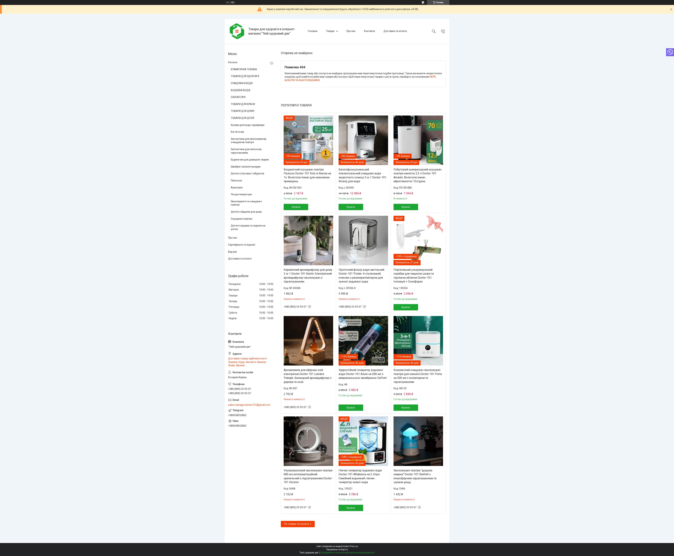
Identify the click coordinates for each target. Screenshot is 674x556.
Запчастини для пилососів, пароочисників (246, 151)
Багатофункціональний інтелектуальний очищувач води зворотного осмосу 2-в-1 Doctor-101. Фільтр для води (363, 175)
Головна (312, 31)
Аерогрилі (237, 187)
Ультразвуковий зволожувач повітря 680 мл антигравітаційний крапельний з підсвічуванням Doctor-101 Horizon (308, 476)
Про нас (350, 31)
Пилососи (236, 180)
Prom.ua (354, 546)
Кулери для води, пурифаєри (247, 125)
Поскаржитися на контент (333, 552)
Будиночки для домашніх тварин (250, 159)
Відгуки (232, 251)
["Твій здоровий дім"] (237, 31)
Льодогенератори (241, 194)
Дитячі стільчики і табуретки (247, 173)
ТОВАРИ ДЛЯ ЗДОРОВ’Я (245, 76)
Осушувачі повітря (241, 218)
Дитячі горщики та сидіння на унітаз (248, 227)
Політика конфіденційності (361, 552)
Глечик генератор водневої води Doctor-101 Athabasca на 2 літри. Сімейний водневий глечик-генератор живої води (360, 476)
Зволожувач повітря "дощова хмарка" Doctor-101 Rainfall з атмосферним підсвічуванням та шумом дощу (415, 476)
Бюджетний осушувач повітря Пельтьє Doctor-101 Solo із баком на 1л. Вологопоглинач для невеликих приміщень (307, 175)
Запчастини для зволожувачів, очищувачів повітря (249, 140)
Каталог (233, 62)
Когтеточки (237, 131)
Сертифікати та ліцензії (241, 244)
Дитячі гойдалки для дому (246, 211)
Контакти (369, 31)
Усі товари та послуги (296, 523)
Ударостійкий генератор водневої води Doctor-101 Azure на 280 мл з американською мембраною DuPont (362, 374)
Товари (330, 31)
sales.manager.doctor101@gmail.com (249, 404)
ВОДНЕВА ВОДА (240, 90)
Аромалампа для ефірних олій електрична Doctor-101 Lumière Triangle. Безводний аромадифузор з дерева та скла (307, 375)
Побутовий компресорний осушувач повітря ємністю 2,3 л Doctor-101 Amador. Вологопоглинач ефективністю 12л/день (417, 175)
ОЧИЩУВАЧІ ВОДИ (242, 83)
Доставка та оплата (395, 31)
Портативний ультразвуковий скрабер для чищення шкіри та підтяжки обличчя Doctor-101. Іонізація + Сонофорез (414, 275)
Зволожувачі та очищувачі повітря (246, 203)
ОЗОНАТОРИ (238, 97)
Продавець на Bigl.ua (337, 549)
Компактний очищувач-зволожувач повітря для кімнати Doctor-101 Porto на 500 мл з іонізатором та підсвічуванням (418, 375)
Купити (296, 207)
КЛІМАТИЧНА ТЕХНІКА (244, 69)
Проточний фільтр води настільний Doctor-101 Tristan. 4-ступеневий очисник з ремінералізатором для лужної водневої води (361, 275)
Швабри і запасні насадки (245, 166)
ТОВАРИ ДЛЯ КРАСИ (243, 104)
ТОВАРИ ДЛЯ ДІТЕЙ (242, 118)
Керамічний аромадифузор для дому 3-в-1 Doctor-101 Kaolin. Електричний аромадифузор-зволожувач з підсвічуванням (308, 275)
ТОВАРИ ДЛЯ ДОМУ (243, 111)
